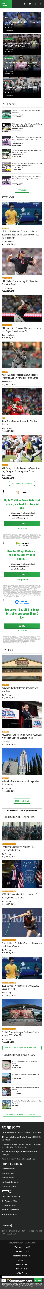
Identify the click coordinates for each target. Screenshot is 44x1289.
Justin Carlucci (8, 335)
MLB (6, 17)
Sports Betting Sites (8, 1169)
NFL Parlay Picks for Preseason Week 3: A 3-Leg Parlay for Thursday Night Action (21, 469)
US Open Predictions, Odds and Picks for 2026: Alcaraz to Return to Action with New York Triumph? (20, 234)
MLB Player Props (7, 278)
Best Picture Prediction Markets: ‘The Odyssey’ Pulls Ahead (18, 848)
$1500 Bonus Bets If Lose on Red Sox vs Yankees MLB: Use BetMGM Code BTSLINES (26, 151)
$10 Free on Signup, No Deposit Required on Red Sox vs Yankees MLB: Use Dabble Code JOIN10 (27, 125)
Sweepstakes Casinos (9, 1186)
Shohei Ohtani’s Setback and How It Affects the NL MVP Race (21, 1132)
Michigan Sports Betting (9, 1214)
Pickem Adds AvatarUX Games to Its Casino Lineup (18, 1159)
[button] (25, 4)
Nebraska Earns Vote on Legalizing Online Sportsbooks (20, 783)
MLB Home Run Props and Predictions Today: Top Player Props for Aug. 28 (22, 329)
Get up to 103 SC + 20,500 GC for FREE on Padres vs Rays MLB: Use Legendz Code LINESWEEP (27, 164)
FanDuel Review (22, 630)
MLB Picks (5, 371)
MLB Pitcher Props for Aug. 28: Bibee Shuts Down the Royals (21, 282)
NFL (6, 82)
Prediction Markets (8, 1177)
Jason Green (7, 382)
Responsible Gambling (22, 1256)
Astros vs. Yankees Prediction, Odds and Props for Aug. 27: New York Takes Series (20, 376)
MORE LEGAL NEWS (22, 801)
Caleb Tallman (16, 1092)
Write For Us (22, 1273)
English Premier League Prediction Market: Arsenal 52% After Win (21, 1034)
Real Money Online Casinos (10, 1182)
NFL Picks (4, 465)
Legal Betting (5, 685)
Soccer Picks (8, 39)
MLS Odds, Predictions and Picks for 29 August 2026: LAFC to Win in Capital (21, 44)
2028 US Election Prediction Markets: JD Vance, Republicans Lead (19, 896)
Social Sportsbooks (8, 1173)
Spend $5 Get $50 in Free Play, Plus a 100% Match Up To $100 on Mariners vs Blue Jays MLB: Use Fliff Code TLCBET (27, 139)
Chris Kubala (8, 28)
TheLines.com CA (22, 1251)
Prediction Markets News (9, 844)
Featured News (9, 58)
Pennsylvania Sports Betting (11, 1196)
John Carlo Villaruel (17, 115)
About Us (22, 1260)
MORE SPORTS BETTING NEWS (22, 483)
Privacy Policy (22, 1269)
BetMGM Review (22, 528)
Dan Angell (6, 742)
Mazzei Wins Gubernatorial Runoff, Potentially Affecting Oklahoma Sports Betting (22, 736)
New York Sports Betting (9, 1201)
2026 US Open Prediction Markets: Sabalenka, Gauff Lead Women (22, 944)
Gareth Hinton (9, 49)
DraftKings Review (22, 579)
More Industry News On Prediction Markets (22, 1114)
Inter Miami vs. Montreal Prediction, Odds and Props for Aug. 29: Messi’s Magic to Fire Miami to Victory (22, 65)
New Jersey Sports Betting (10, 1210)
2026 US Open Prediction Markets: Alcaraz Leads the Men (20, 987)
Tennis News (5, 228)
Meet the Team (22, 1264)
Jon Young (6, 695)
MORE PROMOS (22, 190)
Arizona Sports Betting (9, 1205)
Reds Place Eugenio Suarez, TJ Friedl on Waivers (19, 423)
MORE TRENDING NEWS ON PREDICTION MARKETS (22, 1047)
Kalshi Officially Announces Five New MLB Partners (25, 1074)
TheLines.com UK (22, 1247)
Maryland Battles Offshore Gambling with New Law (20, 689)
